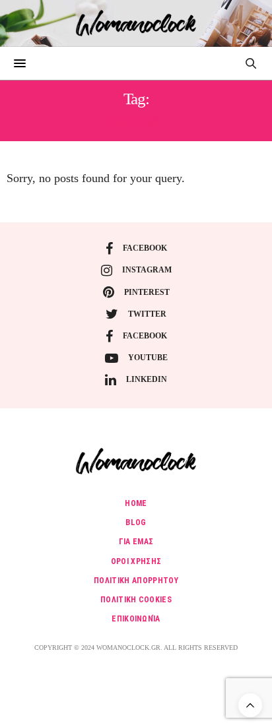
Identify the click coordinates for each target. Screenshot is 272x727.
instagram (147, 269)
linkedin (146, 379)
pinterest (147, 292)
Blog (135, 522)
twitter (147, 314)
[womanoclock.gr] (136, 23)
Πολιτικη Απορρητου (136, 580)
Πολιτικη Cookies (136, 599)
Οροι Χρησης (136, 561)
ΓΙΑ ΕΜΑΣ (136, 541)
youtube (148, 357)
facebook (145, 248)
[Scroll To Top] (250, 705)
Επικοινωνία (136, 618)
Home (136, 503)
